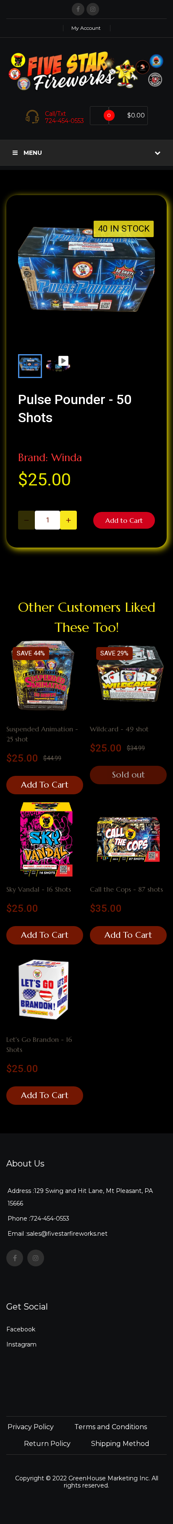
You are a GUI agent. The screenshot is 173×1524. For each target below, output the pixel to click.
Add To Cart (44, 785)
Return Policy (47, 1444)
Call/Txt (55, 114)
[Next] (141, 273)
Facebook (20, 1329)
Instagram (21, 1344)
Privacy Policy (31, 1427)
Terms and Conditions (110, 1427)
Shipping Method (120, 1444)
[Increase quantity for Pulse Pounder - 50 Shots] (68, 520)
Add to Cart (124, 520)
